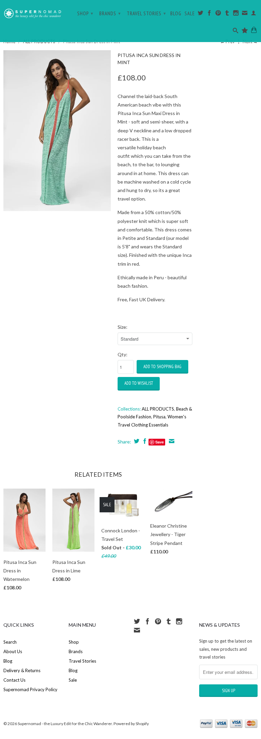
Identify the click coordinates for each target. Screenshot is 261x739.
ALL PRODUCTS (158, 409)
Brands (110, 13)
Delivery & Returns (21, 670)
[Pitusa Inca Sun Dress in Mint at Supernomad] (57, 130)
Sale (190, 14)
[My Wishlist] (245, 32)
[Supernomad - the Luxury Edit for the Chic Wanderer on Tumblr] (227, 14)
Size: (122, 327)
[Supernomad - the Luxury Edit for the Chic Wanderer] (32, 11)
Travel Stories (146, 13)
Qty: (122, 354)
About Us (12, 651)
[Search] (236, 32)
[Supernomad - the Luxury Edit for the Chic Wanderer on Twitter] (201, 14)
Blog (175, 14)
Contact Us (14, 680)
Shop (85, 13)
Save (159, 441)
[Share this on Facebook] (143, 441)
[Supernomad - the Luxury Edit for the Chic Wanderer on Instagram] (236, 14)
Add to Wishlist (138, 383)
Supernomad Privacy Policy (30, 689)
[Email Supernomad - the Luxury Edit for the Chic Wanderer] (245, 14)
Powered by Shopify (131, 723)
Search (10, 642)
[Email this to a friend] (170, 441)
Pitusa (159, 416)
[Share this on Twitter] (135, 441)
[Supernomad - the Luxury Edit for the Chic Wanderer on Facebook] (209, 14)
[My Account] (254, 14)
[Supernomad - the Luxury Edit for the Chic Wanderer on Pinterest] (218, 14)
